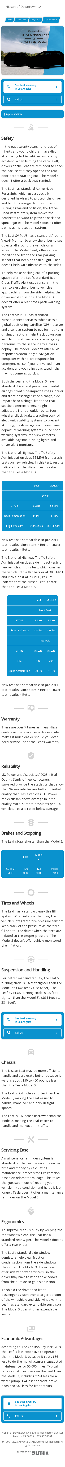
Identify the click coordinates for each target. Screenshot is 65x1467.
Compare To (36, 19)
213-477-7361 (44, 1436)
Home (9, 19)
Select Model (21, 19)
